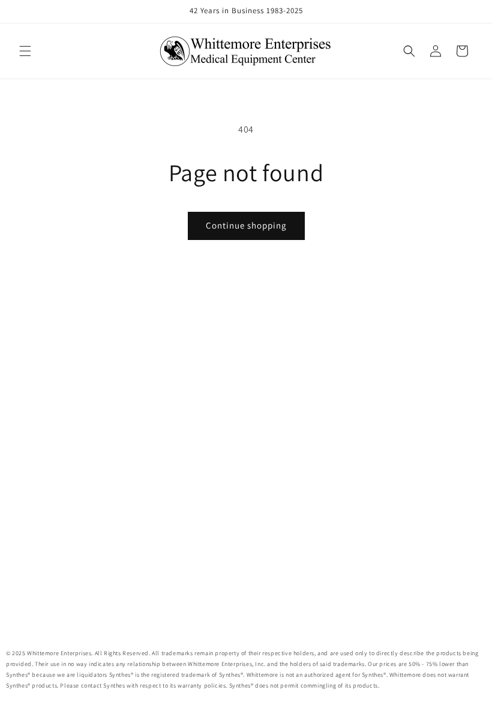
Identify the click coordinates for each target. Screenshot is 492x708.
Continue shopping (246, 225)
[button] (25, 51)
